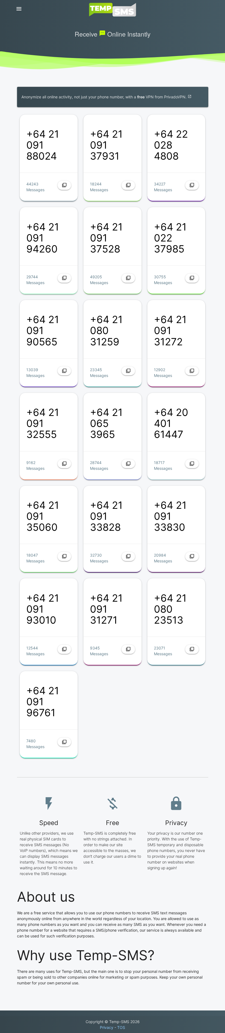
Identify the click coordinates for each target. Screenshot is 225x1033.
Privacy (106, 1027)
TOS (121, 1027)
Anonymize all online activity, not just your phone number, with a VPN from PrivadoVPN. (106, 97)
